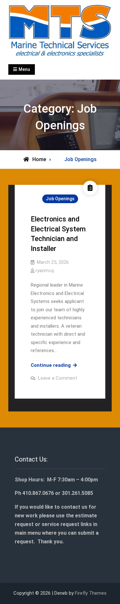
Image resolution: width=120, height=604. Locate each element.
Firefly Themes (91, 593)
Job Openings (60, 198)
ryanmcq (45, 270)
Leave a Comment (57, 378)
